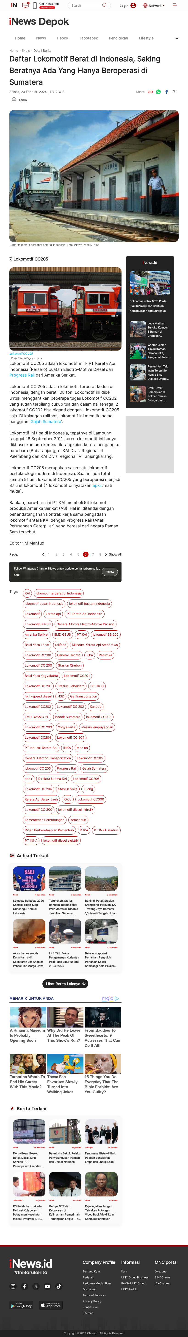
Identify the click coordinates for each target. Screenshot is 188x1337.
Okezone (160, 1271)
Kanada (95, 706)
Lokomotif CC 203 (38, 727)
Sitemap (88, 1313)
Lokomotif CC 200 (38, 665)
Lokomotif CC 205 (21, 353)
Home (20, 38)
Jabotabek (88, 38)
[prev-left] (43, 554)
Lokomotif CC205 (90, 758)
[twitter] (175, 91)
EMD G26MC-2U (37, 717)
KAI (27, 593)
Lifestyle (146, 38)
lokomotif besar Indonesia (44, 603)
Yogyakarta (66, 727)
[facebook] (166, 91)
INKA (67, 748)
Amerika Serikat (36, 634)
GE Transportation (83, 696)
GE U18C (97, 686)
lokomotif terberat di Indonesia (59, 593)
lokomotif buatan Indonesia (89, 603)
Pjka (89, 655)
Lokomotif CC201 (77, 676)
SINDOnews (162, 1277)
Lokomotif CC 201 (38, 686)
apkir (97, 485)
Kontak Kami (91, 1307)
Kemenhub (78, 820)
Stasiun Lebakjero (71, 686)
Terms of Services (94, 1295)
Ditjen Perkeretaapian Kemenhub (49, 830)
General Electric (68, 655)
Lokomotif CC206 (86, 779)
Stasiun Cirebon (70, 665)
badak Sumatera (67, 717)
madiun (82, 748)
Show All (115, 554)
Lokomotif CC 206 (38, 789)
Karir (124, 1271)
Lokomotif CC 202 (70, 706)
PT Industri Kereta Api (41, 748)
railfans (60, 645)
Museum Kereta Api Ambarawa (95, 645)
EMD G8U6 (62, 634)
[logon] (14, 5)
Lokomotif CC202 (38, 706)
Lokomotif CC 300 (38, 809)
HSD (61, 696)
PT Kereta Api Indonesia (84, 614)
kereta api (53, 614)
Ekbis (26, 50)
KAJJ (68, 799)
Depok (62, 38)
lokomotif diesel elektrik (61, 840)
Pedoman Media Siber (97, 1283)
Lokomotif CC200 (38, 655)
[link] (150, 91)
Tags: (14, 591)
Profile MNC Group (133, 1283)
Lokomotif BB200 (38, 624)
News (41, 38)
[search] (104, 6)
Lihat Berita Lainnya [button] (63, 984)
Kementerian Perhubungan (44, 820)
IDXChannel (162, 1283)
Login (124, 6)
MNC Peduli (129, 1289)
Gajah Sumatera (45, 421)
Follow (110, 571)
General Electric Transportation (48, 758)
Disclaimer (89, 1289)
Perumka (105, 655)
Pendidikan (118, 38)
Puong (88, 789)
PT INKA (31, 840)
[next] (106, 554)
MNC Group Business (135, 1277)
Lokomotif (32, 614)
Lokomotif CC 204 (70, 737)
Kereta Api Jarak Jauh (41, 799)
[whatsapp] (158, 91)
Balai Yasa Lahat (37, 645)
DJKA (84, 830)
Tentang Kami (91, 1271)
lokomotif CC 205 (38, 768)
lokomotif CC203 (98, 717)
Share (140, 92)
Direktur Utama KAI (52, 779)
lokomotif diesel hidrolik (75, 809)
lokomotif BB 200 (106, 634)
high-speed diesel (38, 696)
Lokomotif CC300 (90, 799)
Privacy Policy (92, 1301)
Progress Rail (22, 375)
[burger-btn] (175, 6)
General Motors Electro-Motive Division (85, 624)
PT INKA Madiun (106, 830)
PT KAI (82, 634)
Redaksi (88, 1277)
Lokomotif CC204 (38, 737)
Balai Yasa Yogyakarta (41, 676)
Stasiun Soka (67, 789)
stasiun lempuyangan (97, 727)
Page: (13, 554)
